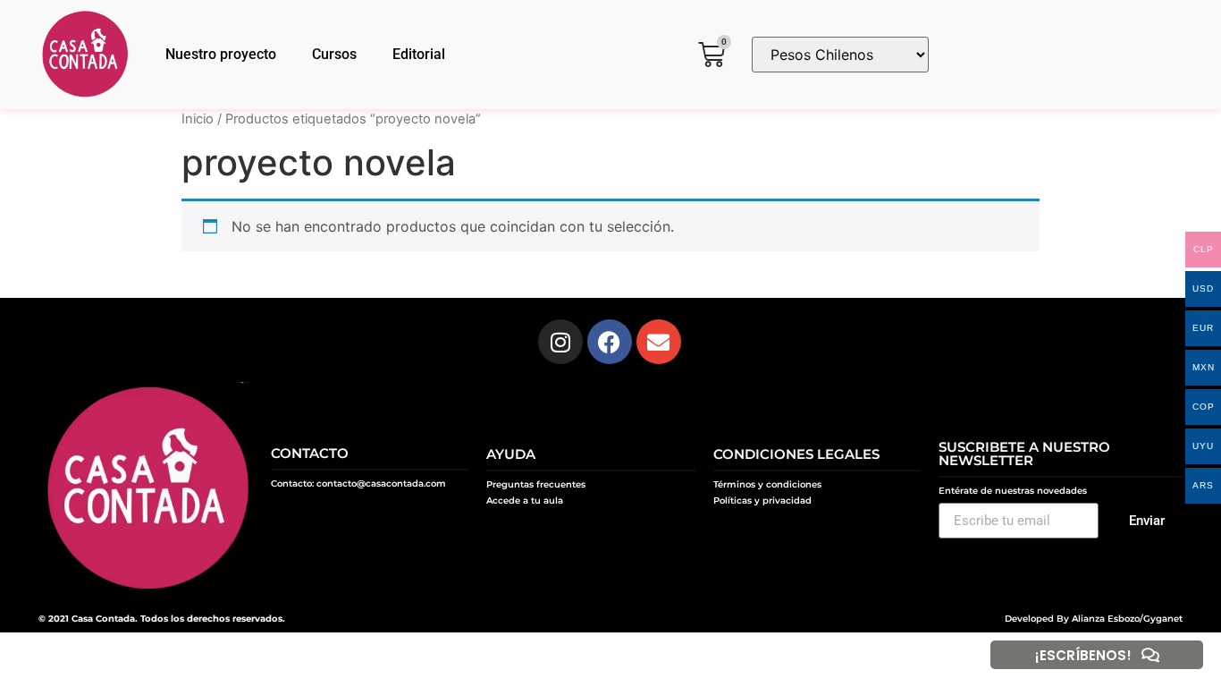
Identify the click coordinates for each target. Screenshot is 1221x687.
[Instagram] (560, 341)
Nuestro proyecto (220, 54)
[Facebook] (609, 341)
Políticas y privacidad (762, 500)
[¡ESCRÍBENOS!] (1150, 655)
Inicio (197, 119)
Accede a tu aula (524, 500)
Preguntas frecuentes (535, 484)
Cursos (334, 54)
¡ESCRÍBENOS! (1083, 655)
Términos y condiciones (767, 484)
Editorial (418, 54)
